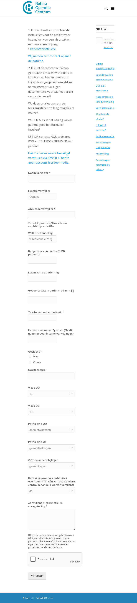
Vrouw (37, 362)
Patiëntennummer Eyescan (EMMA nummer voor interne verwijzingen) (50, 331)
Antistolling (102, 153)
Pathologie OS (37, 441)
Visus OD (34, 387)
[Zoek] (104, 8)
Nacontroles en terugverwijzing (105, 99)
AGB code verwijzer (41, 209)
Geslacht (35, 351)
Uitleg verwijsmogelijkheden (105, 66)
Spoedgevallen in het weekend (104, 77)
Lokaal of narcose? (101, 127)
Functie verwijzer (39, 191)
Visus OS (33, 405)
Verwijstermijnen (105, 107)
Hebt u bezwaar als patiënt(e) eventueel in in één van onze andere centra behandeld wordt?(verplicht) (51, 481)
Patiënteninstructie (43, 49)
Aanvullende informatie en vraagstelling (45, 504)
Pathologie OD (37, 423)
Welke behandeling (40, 233)
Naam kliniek (37, 369)
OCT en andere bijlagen (43, 460)
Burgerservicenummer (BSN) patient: (46, 252)
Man (36, 356)
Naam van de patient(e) (43, 272)
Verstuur (37, 576)
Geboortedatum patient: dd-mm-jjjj (51, 292)
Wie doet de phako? (102, 116)
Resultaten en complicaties (103, 145)
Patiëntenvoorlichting (105, 136)
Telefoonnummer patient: (46, 312)
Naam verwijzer (39, 173)
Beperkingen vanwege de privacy (103, 164)
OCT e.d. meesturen (102, 88)
